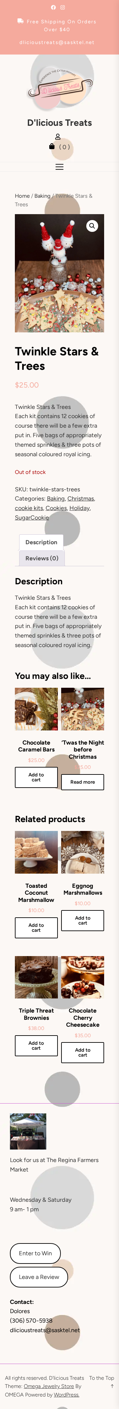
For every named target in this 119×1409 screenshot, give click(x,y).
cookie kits (29, 508)
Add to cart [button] (36, 777)
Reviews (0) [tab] (42, 558)
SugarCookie (32, 517)
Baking (42, 195)
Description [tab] (41, 542)
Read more (82, 782)
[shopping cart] (53, 147)
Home (22, 195)
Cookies (56, 508)
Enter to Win (35, 1253)
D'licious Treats (59, 122)
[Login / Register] (59, 137)
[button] (92, 226)
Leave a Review (39, 1277)
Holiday (79, 508)
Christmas (80, 498)
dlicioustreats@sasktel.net (57, 42)
